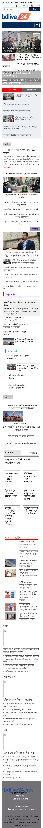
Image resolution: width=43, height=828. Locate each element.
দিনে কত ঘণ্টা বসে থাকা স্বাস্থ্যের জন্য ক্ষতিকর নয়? (23, 757)
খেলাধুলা (8, 397)
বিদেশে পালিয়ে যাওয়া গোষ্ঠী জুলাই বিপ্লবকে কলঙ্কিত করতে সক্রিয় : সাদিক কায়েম (21, 256)
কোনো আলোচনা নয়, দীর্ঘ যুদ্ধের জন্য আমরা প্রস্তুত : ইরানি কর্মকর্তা (21, 81)
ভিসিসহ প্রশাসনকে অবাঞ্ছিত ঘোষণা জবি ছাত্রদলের (22, 656)
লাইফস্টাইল (9, 677)
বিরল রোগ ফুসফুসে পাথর (14, 777)
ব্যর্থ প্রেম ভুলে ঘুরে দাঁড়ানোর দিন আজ (18, 709)
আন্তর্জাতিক (11, 294)
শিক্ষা (5, 626)
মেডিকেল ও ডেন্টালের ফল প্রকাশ (17, 671)
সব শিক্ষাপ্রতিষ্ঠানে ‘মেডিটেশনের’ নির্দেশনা (20, 665)
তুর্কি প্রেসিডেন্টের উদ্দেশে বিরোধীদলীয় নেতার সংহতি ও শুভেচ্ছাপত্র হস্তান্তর (24, 261)
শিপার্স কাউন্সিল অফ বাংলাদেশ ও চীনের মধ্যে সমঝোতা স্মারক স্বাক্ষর (20, 49)
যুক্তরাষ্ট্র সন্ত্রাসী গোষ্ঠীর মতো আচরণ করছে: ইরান (19, 304)
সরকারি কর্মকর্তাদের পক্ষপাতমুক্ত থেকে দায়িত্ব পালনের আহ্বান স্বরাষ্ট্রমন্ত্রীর (20, 268)
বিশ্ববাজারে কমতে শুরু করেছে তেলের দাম (20, 64)
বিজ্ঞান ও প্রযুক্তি (12, 537)
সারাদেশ (12, 351)
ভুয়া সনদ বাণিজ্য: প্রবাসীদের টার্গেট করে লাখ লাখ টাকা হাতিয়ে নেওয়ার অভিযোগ (29, 57)
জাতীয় (7, 144)
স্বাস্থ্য (5, 730)
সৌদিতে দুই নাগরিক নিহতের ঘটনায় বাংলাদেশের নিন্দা (17, 74)
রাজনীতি (35, 229)
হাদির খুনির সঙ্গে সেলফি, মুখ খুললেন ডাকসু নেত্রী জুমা (21, 281)
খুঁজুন (34, 9)
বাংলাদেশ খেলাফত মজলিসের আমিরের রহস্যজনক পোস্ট (19, 287)
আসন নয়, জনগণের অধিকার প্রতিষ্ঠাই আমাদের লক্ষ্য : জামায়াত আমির (20, 275)
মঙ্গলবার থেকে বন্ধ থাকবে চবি (16, 668)
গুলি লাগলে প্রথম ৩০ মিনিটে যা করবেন (19, 724)
